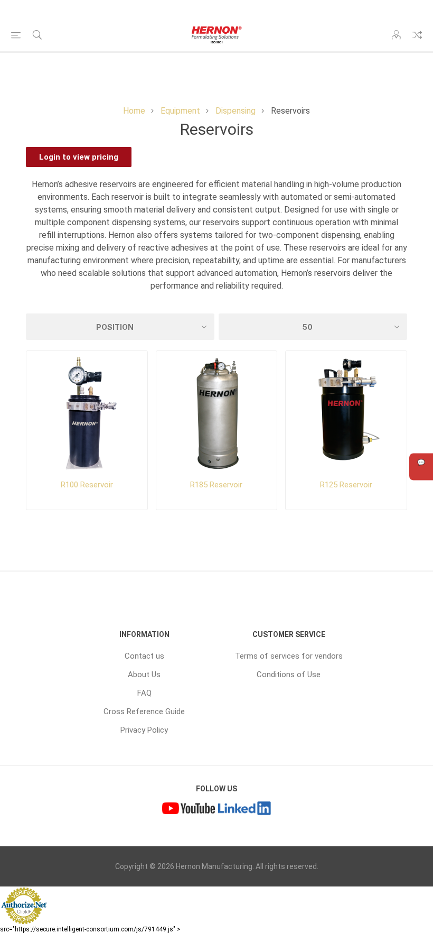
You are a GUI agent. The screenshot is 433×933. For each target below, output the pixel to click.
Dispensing (235, 111)
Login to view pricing (78, 157)
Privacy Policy (144, 730)
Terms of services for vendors (289, 656)
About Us (144, 674)
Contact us (144, 656)
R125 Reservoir (346, 484)
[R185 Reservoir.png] (216, 411)
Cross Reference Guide (144, 711)
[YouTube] (188, 809)
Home (134, 111)
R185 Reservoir (216, 484)
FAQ (144, 693)
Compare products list (417, 34)
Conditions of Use (289, 674)
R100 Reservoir (87, 484)
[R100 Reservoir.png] (86, 411)
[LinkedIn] (244, 809)
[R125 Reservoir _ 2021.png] (346, 411)
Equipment (180, 111)
